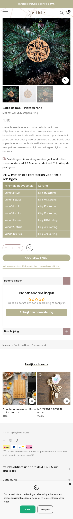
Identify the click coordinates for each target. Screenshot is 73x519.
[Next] (67, 53)
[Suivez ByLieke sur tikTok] (17, 442)
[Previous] (5, 53)
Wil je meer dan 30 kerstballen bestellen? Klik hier (31, 268)
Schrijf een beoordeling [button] (36, 314)
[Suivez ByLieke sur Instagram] (10, 442)
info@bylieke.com (18, 434)
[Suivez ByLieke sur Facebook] (4, 442)
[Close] (70, 484)
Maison (7, 347)
